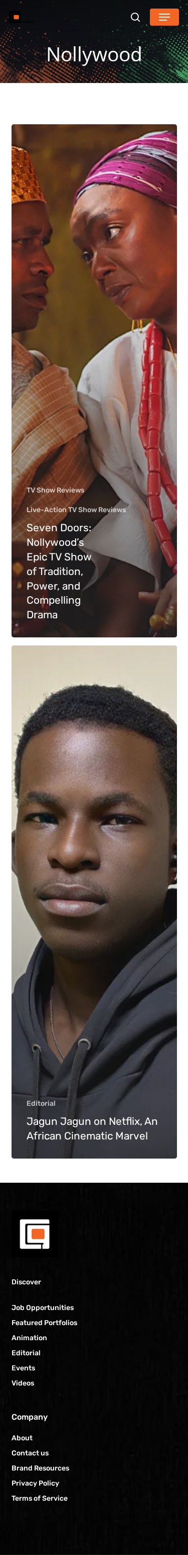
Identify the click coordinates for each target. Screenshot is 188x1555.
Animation (29, 1338)
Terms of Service (40, 1498)
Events (23, 1368)
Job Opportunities (43, 1307)
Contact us (30, 1453)
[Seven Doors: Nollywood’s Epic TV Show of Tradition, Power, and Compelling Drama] (94, 380)
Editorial (41, 1103)
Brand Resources (40, 1468)
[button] (164, 17)
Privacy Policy (35, 1483)
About (22, 1438)
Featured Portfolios (44, 1323)
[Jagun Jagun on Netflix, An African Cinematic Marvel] (94, 902)
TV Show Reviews (55, 490)
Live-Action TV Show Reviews (76, 510)
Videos (23, 1383)
